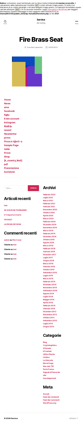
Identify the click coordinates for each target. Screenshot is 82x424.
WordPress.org (49, 403)
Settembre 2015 (50, 273)
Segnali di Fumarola (51, 372)
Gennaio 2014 (49, 309)
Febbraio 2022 (49, 195)
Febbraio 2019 (49, 233)
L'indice (46, 357)
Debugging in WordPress (57, 9)
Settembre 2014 (50, 291)
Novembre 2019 (50, 227)
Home (7, 99)
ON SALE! (8, 219)
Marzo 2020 (48, 219)
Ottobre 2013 (48, 317)
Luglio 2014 (48, 297)
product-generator (36, 47)
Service (41, 19)
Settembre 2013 (50, 321)
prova (7, 137)
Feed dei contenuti (51, 397)
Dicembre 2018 (49, 237)
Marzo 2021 (48, 201)
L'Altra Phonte (49, 354)
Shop (7, 156)
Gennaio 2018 (49, 251)
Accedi (46, 394)
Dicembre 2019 (49, 225)
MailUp (8, 126)
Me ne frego (48, 363)
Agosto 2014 (48, 293)
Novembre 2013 (50, 315)
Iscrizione (9, 171)
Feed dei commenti (51, 400)
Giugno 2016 (48, 261)
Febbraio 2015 (49, 281)
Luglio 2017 (48, 257)
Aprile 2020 (48, 215)
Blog (45, 342)
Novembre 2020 (50, 209)
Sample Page (11, 145)
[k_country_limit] (13, 160)
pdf (6, 164)
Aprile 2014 (48, 303)
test (5, 205)
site (44, 375)
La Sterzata (48, 360)
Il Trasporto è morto (12, 215)
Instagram (9, 122)
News (7, 103)
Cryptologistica (50, 345)
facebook (9, 111)
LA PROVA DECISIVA (12, 224)
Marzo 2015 (48, 279)
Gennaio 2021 (49, 207)
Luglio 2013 (48, 323)
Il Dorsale (47, 348)
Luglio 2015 (48, 275)
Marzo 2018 (48, 245)
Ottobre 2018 (48, 239)
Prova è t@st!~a (13, 141)
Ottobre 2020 (49, 213)
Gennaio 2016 (49, 267)
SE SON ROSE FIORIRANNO (15, 210)
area (6, 107)
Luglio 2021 (48, 197)
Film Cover (17, 240)
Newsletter (10, 133)
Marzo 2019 (48, 231)
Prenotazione (11, 168)
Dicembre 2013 (49, 311)
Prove (7, 152)
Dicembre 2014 (49, 285)
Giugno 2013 (48, 327)
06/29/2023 (53, 47)
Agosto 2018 (48, 243)
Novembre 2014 (50, 287)
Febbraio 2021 (49, 203)
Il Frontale (47, 351)
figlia (6, 114)
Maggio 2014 (48, 299)
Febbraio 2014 (49, 305)
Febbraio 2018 (49, 249)
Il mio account (11, 118)
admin (7, 240)
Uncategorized (49, 378)
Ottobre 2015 (48, 269)
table (7, 149)
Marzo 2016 (48, 263)
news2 (8, 130)
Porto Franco (48, 369)
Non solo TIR (48, 366)
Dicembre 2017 (49, 255)
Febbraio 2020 (49, 221)
